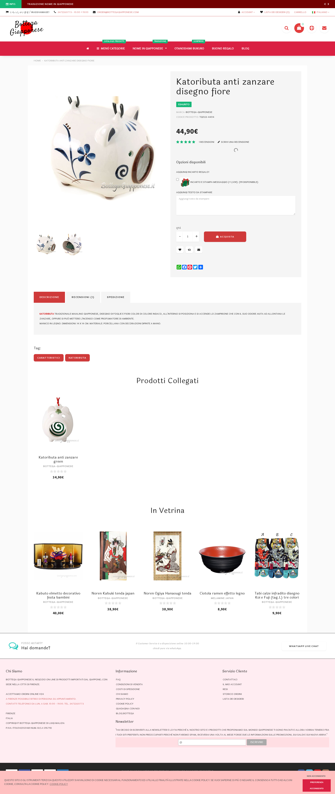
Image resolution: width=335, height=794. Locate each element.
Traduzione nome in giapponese (50, 4)
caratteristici (48, 357)
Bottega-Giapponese (199, 112)
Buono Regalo (223, 48)
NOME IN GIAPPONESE (149, 46)
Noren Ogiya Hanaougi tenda (167, 593)
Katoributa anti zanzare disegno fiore (69, 60)
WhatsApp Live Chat (304, 646)
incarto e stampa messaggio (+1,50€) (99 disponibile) (224, 182)
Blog (245, 48)
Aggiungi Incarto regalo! (192, 172)
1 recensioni (206, 142)
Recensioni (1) (83, 297)
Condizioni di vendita (129, 684)
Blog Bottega (125, 713)
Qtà (178, 228)
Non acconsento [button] (316, 776)
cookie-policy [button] (59, 784)
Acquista (226, 236)
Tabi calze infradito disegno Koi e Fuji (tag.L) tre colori (277, 595)
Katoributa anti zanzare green (58, 459)
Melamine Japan (222, 598)
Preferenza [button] (316, 782)
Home (37, 60)
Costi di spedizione (128, 689)
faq (118, 679)
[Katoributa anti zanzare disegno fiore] (99, 148)
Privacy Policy (125, 699)
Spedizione (115, 297)
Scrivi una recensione (234, 142)
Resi (225, 689)
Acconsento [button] (317, 788)
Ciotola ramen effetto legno (222, 593)
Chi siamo (122, 694)
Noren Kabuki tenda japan (113, 593)
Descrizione (49, 297)
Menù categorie (112, 46)
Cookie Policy (124, 703)
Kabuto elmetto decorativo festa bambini (58, 595)
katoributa (77, 357)
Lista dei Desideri (233, 699)
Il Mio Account (232, 684)
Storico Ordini (232, 694)
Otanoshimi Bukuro (189, 46)
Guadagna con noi (128, 708)
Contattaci (230, 679)
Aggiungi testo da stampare (194, 192)
